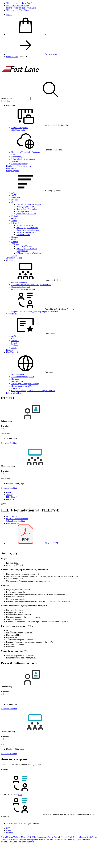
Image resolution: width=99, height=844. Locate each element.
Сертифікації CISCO (25, 211)
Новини (9, 350)
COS (8, 828)
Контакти (15, 388)
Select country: (12, 57)
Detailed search (7, 101)
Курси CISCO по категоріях (28, 204)
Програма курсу (13, 523)
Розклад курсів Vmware (26, 248)
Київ (20, 794)
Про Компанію (12, 352)
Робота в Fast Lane (14, 393)
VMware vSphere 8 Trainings (28, 253)
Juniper (14, 221)
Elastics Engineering (19, 164)
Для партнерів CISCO (26, 214)
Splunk (14, 255)
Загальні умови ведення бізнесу (25, 384)
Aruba (13, 193)
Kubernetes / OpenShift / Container (25, 152)
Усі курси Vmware (24, 246)
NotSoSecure (91, 837)
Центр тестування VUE (21, 386)
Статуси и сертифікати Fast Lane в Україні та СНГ (33, 391)
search (3, 98)
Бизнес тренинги (54, 839)
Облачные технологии (11, 839)
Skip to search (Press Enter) (17, 5)
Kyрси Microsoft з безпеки (27, 230)
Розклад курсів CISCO (26, 207)
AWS (13, 195)
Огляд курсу (11, 516)
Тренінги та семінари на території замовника (31, 285)
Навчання (10, 105)
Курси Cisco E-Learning (26, 209)
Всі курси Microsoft (24, 225)
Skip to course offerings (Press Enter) (21, 8)
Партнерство (17, 381)
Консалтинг (42, 837)
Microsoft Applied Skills (26, 232)
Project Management (19, 127)
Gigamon (15, 218)
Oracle (14, 239)
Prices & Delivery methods (17, 519)
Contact (9, 830)
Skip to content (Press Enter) (17, 10)
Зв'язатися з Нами (14, 258)
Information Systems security (23, 159)
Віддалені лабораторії (20, 287)
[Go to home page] (20, 78)
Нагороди (15, 379)
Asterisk (14, 161)
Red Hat (14, 241)
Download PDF (51, 543)
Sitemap (9, 833)
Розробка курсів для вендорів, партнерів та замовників (35, 311)
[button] (23, 57)
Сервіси (9, 260)
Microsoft (15, 223)
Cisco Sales (67, 839)
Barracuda (15, 197)
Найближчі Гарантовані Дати (19, 166)
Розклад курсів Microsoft (27, 228)
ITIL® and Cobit (18, 130)
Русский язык (51, 54)
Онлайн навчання (19, 282)
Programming (16, 157)
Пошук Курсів (12, 171)
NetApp (14, 237)
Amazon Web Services (70, 837)
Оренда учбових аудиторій (23, 289)
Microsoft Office (23, 234)
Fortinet (14, 216)
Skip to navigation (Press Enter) (19, 3)
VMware (15, 244)
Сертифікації (22, 251)
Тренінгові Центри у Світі (22, 377)
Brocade (14, 200)
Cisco (13, 202)
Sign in (9, 14)
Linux (13, 154)
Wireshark (42, 839)
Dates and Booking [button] (9, 443)
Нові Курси (11, 168)
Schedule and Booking (15, 521)
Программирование (81, 839)
